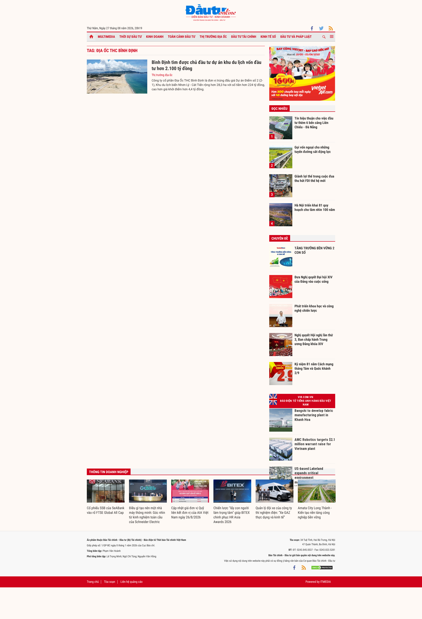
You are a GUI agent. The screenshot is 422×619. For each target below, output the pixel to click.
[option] (106, 497)
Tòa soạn (109, 582)
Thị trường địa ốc (213, 37)
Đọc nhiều (279, 109)
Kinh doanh (155, 37)
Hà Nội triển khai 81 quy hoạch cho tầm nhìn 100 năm (315, 207)
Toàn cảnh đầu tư (181, 37)
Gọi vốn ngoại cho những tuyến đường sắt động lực (313, 149)
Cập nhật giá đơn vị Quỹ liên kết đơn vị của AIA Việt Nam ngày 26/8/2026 (189, 512)
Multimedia (106, 37)
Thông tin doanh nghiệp (108, 472)
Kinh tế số (268, 37)
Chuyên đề (279, 238)
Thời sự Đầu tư (130, 37)
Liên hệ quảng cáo (131, 582)
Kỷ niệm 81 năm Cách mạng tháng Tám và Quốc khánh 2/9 (314, 368)
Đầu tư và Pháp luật (295, 37)
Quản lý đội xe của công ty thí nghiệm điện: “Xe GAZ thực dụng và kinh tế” (274, 512)
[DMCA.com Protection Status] (322, 567)
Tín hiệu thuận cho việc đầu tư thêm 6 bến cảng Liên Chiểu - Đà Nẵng (314, 122)
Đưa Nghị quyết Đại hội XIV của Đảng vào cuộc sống (313, 279)
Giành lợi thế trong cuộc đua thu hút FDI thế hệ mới (314, 178)
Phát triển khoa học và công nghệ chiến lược (314, 308)
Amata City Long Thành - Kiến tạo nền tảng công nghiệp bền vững (315, 512)
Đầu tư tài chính (243, 37)
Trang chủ (93, 582)
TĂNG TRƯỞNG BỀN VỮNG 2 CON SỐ (314, 250)
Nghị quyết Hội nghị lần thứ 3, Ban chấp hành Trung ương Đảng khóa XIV (314, 339)
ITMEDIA (325, 582)
